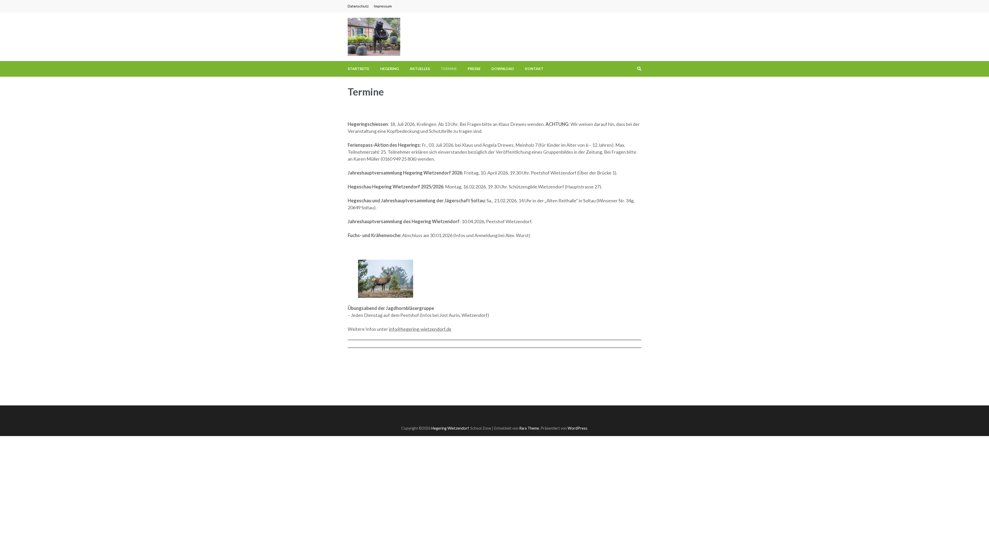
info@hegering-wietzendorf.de (420, 329)
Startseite (358, 68)
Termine (449, 68)
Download (502, 68)
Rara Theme (529, 428)
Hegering (389, 68)
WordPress (577, 428)
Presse (474, 68)
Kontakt (534, 68)
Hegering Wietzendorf (450, 428)
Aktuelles (420, 68)
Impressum (383, 6)
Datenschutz (358, 6)
